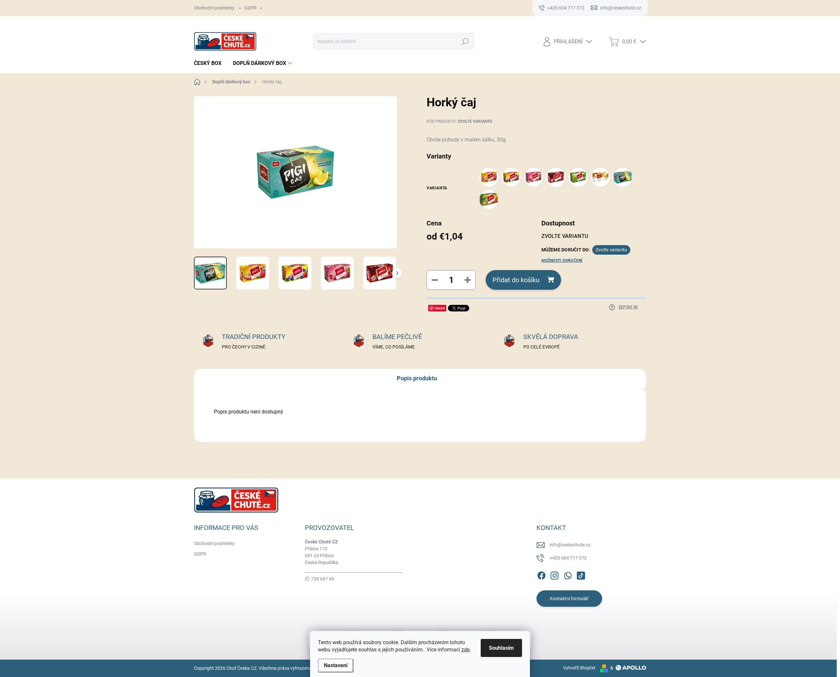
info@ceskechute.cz (570, 544)
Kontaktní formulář (569, 598)
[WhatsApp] (568, 574)
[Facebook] (541, 574)
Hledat (465, 41)
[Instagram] (554, 574)
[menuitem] (210, 63)
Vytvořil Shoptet (579, 667)
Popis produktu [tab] (417, 378)
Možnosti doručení (562, 260)
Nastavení (335, 665)
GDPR (250, 8)
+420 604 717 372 (568, 558)
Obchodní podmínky (214, 8)
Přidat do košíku (516, 280)
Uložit (440, 308)
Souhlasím (501, 648)
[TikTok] (581, 574)
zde (465, 649)
